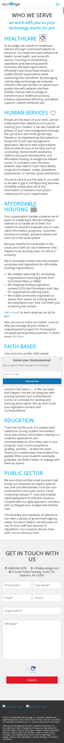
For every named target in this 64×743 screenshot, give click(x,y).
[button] (31, 360)
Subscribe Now (32, 381)
